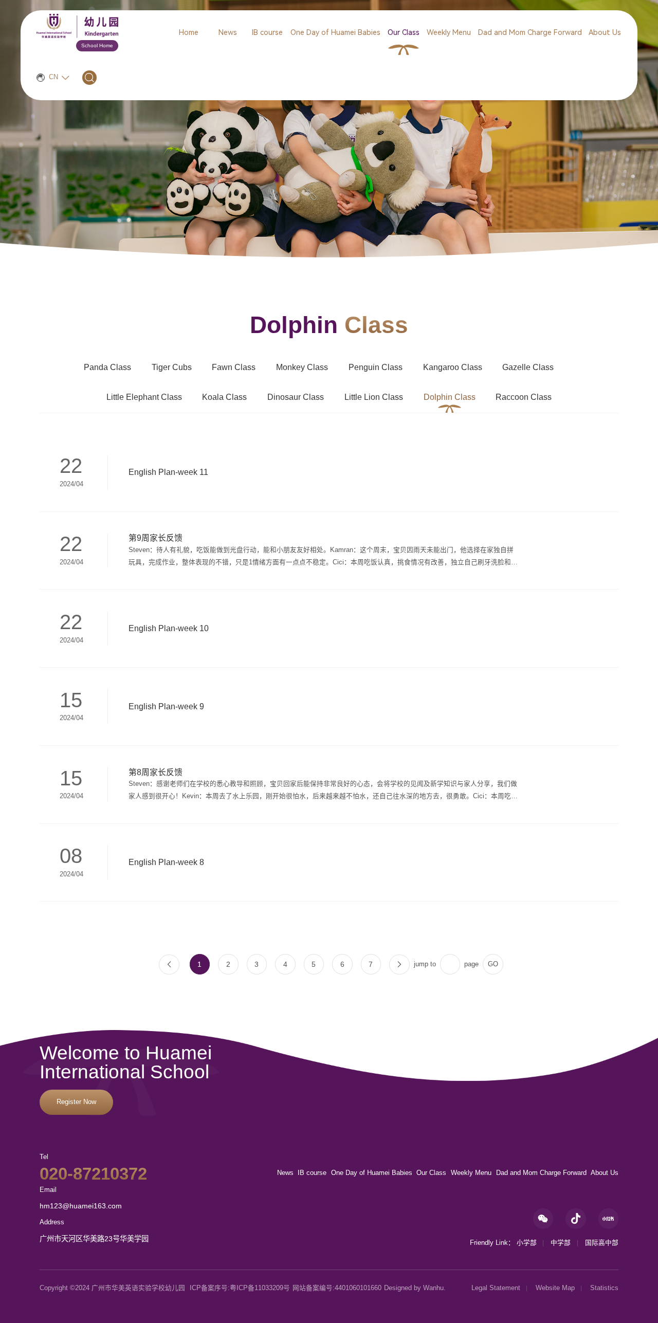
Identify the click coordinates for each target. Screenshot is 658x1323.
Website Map (555, 1288)
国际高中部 (601, 1242)
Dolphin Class (450, 397)
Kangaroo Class (452, 367)
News (227, 32)
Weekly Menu (449, 32)
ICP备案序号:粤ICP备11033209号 (240, 1288)
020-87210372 (93, 1173)
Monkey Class (302, 367)
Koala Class (224, 397)
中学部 (561, 1242)
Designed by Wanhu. (415, 1288)
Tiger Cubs (172, 367)
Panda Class (107, 367)
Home (188, 32)
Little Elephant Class (144, 397)
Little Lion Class (373, 397)
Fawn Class (233, 367)
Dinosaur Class (295, 397)
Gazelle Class (528, 367)
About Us (605, 32)
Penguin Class (376, 367)
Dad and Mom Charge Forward (530, 32)
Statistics (604, 1288)
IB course (267, 32)
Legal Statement (495, 1288)
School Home (97, 45)
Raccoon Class (524, 397)
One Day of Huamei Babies (335, 32)
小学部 (527, 1242)
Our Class (403, 32)
